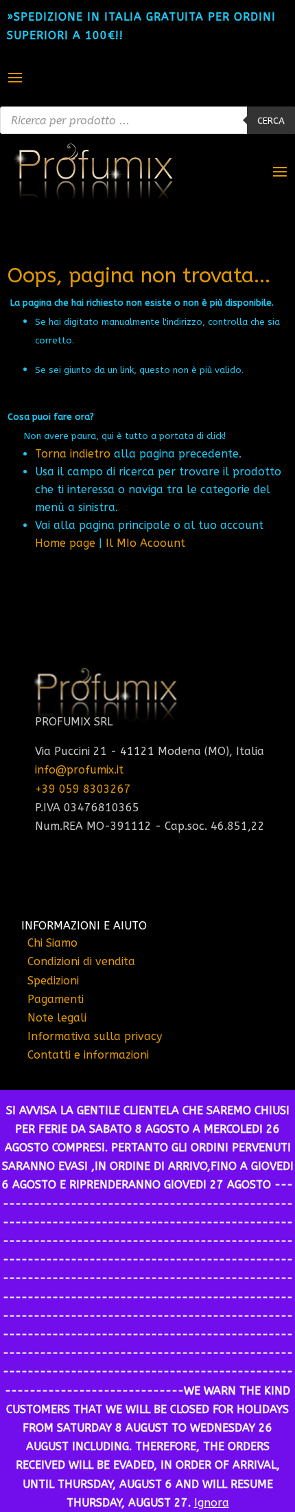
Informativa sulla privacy (94, 1036)
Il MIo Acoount (145, 543)
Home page (65, 543)
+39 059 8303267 (83, 789)
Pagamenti (55, 999)
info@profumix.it (79, 769)
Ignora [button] (211, 1502)
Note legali (56, 1017)
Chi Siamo (52, 942)
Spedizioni (53, 980)
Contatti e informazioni (88, 1054)
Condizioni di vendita (81, 961)
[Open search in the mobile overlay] (147, 120)
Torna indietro (72, 453)
